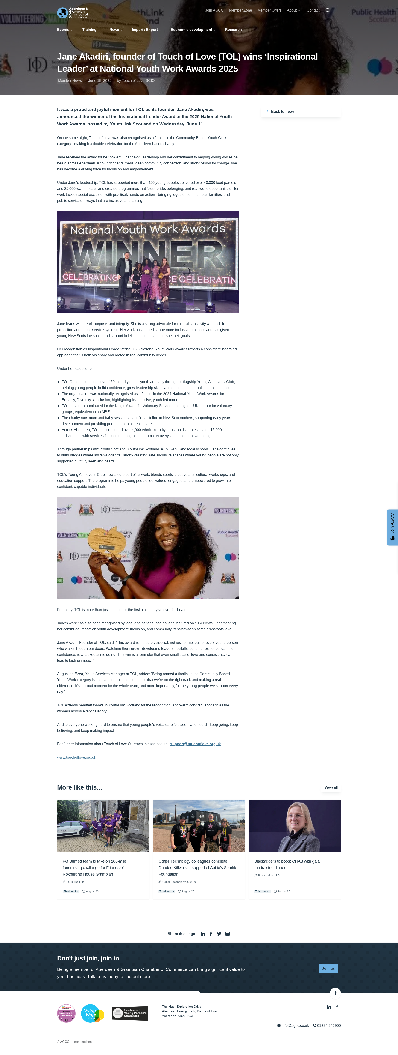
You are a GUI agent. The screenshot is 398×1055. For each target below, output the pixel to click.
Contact (313, 10)
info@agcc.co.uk (295, 1026)
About (292, 10)
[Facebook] (337, 1007)
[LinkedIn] (329, 1007)
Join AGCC (214, 10)
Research (233, 30)
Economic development (191, 30)
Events (63, 30)
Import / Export (145, 30)
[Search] (328, 10)
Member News (70, 81)
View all (331, 787)
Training (89, 30)
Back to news (282, 111)
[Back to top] (335, 993)
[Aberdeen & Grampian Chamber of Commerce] (72, 12)
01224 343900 (328, 1026)
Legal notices (82, 1041)
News (114, 30)
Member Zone (240, 10)
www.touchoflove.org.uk (76, 757)
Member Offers (269, 10)
